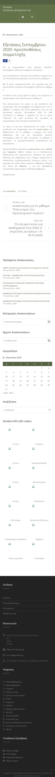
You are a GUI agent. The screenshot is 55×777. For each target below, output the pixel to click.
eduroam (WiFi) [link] (12, 715)
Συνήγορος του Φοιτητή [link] (16, 726)
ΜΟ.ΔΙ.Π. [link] (9, 712)
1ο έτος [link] (23, 191)
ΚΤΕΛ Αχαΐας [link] (11, 754)
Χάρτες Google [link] (12, 750)
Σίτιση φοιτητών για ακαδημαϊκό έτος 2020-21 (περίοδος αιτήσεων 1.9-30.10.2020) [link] (25, 229)
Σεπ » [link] (11, 393)
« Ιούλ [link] (5, 393)
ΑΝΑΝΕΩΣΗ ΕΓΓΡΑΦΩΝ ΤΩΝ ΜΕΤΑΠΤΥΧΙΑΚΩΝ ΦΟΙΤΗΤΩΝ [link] (26, 293)
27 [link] (27, 385)
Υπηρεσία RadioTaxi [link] (14, 757)
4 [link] (13, 372)
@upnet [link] (22, 166)
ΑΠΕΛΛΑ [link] (9, 705)
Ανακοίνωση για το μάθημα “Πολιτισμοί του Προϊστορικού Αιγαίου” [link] (30, 209)
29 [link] (42, 385)
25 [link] (13, 385)
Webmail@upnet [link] (13, 685)
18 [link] (13, 381)
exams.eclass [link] (43, 129)
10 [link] (6, 376)
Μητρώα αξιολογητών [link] (15, 709)
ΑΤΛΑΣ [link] (8, 699)
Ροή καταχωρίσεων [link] (11, 603)
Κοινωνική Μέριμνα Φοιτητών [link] (19, 722)
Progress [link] (10, 688)
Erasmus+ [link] (10, 702)
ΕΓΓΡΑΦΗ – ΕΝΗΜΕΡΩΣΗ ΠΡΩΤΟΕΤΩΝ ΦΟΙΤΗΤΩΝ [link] (23, 275)
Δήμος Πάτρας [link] (12, 760)
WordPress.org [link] (9, 613)
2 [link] (48, 368)
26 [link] (20, 385)
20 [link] (27, 381)
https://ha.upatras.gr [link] (15, 649)
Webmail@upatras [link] (14, 682)
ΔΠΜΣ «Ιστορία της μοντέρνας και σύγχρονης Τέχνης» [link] (26, 268)
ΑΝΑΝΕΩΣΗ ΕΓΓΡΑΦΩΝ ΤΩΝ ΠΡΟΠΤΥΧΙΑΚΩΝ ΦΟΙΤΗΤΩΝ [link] (26, 301)
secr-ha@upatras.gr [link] (14, 655)
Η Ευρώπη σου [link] (12, 719)
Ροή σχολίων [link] (8, 608)
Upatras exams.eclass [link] (15, 695)
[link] (17, 9)
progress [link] (26, 106)
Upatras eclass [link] (12, 692)
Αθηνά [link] (8, 729)
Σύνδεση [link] (6, 598)
